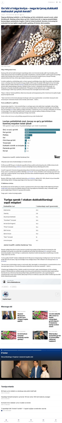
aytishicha (18, 166)
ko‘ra (11, 109)
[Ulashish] (60, 2)
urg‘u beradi (30, 171)
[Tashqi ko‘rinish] (57, 2)
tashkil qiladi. (4, 188)
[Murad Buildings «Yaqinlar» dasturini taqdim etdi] (31, 367)
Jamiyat (3, 14)
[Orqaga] (2, 2)
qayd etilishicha (31, 178)
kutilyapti (21, 84)
